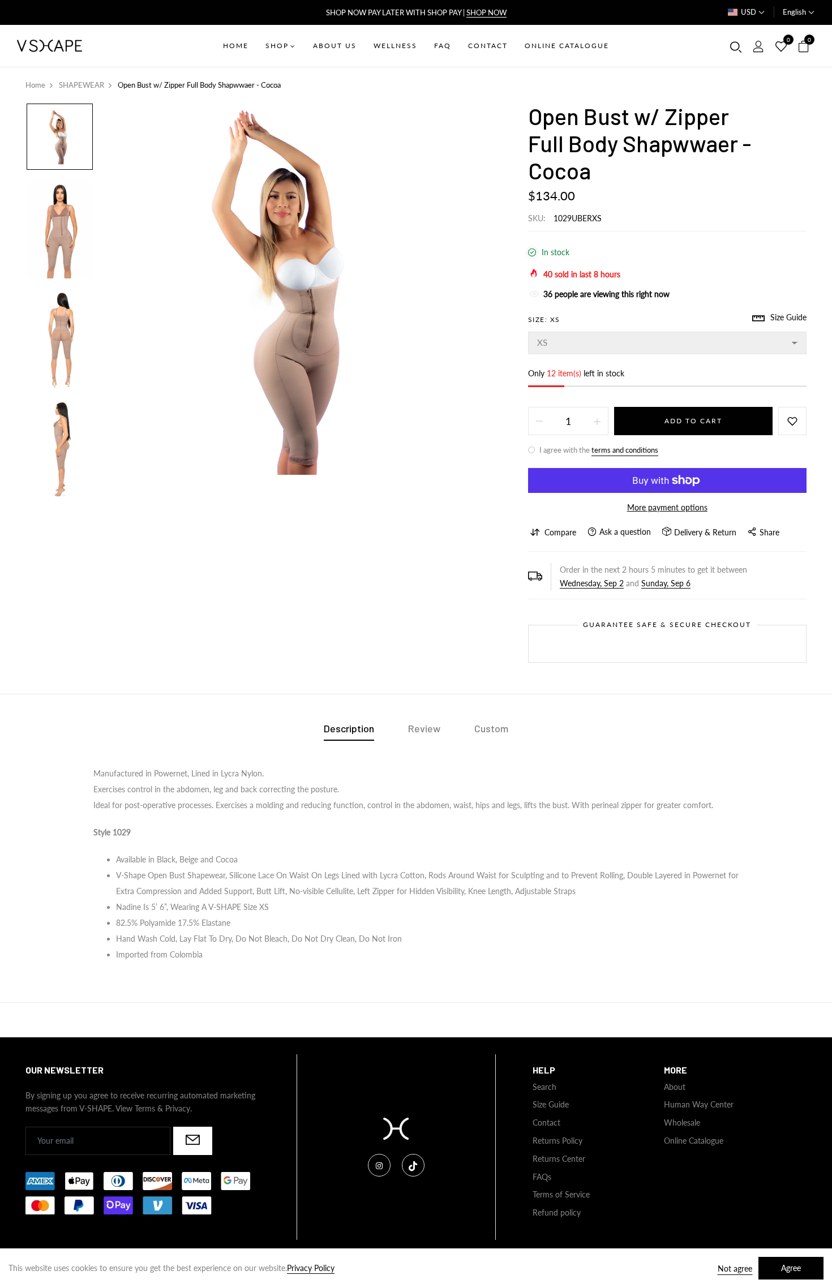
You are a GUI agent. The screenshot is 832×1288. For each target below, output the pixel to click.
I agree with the (598, 449)
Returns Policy (557, 1140)
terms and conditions (624, 449)
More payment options (667, 507)
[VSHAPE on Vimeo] (413, 1165)
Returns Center (559, 1159)
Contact (546, 1122)
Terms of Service (561, 1194)
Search (544, 1087)
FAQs (542, 1177)
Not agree (735, 1268)
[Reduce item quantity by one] (539, 421)
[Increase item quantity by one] (597, 421)
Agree (791, 1268)
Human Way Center (699, 1104)
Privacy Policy (310, 1268)
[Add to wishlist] (792, 421)
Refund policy (557, 1212)
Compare (560, 532)
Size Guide (551, 1104)
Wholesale (682, 1122)
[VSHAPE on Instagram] (379, 1165)
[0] (781, 47)
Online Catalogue (693, 1140)
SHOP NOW (486, 12)
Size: (544, 319)
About (674, 1087)
